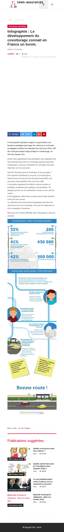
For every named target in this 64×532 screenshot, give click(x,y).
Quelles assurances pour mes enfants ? (43, 450)
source (10, 216)
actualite (19, 20)
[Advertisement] (32, 95)
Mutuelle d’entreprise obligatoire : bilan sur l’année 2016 (42, 497)
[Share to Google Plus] (39, 134)
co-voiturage (24, 428)
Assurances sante (15, 505)
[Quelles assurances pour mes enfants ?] (19, 454)
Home (9, 20)
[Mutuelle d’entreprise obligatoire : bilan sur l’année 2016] (19, 500)
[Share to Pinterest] (44, 134)
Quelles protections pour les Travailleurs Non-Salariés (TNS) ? (43, 466)
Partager (15, 134)
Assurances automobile (17, 26)
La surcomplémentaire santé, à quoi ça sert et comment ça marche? (42, 481)
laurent (10, 54)
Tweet (27, 134)
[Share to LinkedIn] (34, 134)
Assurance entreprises (17, 490)
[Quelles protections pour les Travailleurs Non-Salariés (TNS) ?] (19, 469)
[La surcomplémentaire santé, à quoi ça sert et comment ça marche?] (19, 484)
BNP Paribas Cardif (16, 459)
